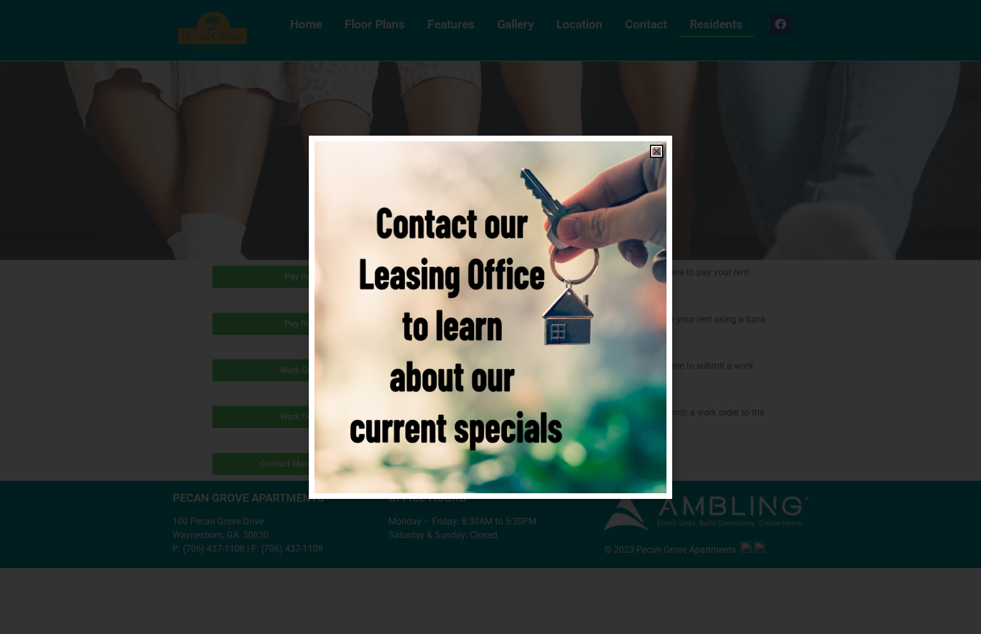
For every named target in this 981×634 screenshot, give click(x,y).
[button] (656, 151)
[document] (490, 317)
